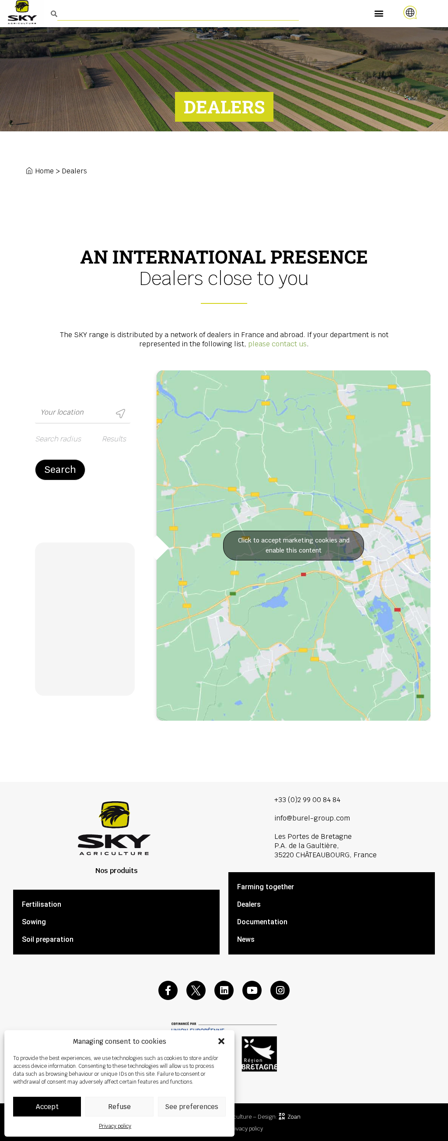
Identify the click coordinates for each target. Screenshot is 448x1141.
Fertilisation (41, 904)
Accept (47, 1106)
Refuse (119, 1106)
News (246, 939)
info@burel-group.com (312, 818)
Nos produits (116, 870)
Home (44, 171)
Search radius (58, 439)
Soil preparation (48, 939)
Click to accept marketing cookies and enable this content (294, 545)
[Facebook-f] (168, 990)
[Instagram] (280, 990)
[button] (221, 1041)
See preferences (191, 1106)
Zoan (294, 1116)
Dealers (249, 904)
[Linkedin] (224, 990)
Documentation (262, 922)
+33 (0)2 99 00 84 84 (307, 799)
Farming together (265, 887)
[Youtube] (252, 990)
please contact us (277, 344)
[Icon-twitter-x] (196, 990)
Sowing (34, 922)
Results (114, 439)
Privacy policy (115, 1126)
